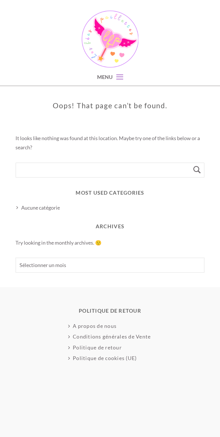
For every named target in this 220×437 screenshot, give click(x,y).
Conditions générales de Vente (112, 336)
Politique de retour (97, 347)
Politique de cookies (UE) (105, 358)
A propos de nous (95, 326)
